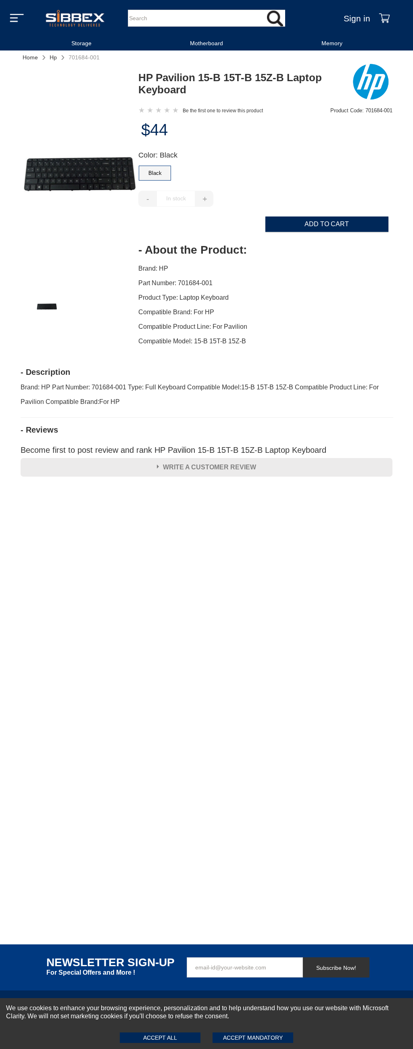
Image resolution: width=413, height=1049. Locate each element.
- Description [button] (45, 372)
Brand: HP (153, 268)
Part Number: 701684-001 (175, 283)
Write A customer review (209, 467)
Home (30, 57)
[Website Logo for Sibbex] (75, 18)
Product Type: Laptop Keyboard (183, 297)
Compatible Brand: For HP (176, 312)
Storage (81, 43)
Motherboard (206, 43)
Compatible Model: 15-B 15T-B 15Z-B (192, 341)
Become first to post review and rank (173, 450)
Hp (53, 57)
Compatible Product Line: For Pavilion (192, 326)
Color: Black (157, 155)
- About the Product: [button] (192, 250)
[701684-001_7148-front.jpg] (79, 179)
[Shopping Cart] (384, 18)
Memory (331, 43)
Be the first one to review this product (223, 111)
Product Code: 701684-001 (361, 110)
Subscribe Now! (336, 968)
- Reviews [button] (39, 430)
